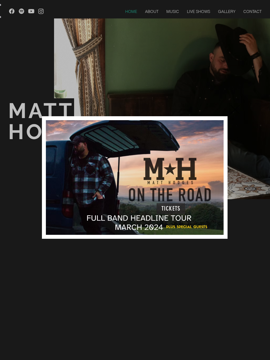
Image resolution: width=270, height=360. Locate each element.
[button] (235, 109)
